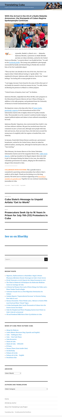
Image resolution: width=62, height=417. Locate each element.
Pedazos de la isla (11, 353)
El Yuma (9, 346)
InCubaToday (10, 350)
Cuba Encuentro (11, 339)
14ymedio (7, 185)
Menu (54, 6)
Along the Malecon (12, 330)
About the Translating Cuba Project (16, 407)
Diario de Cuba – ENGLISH (14, 344)
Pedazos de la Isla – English (15, 355)
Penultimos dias (11, 357)
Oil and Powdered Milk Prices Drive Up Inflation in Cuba (24, 314)
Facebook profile (14, 62)
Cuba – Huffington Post (14, 335)
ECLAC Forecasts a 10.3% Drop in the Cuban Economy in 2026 (26, 280)
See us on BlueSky (16, 236)
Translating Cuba (15, 4)
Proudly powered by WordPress (23, 412)
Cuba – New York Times (14, 337)
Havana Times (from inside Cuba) (17, 348)
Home (7, 399)
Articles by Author (10, 403)
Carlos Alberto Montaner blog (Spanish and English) (23, 332)
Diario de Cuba (11, 341)
